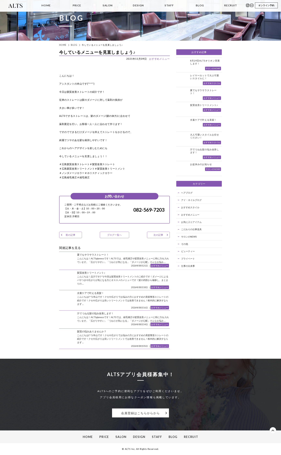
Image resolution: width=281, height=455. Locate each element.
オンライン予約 (266, 5)
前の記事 (70, 234)
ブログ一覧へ (114, 234)
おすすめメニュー (159, 58)
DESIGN (138, 5)
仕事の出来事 (188, 266)
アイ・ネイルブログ (191, 200)
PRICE (77, 5)
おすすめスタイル (190, 207)
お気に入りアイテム (191, 222)
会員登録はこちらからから (140, 413)
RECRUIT (230, 5)
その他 (184, 244)
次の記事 (158, 234)
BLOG (200, 5)
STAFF (169, 5)
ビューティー (188, 251)
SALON (108, 5)
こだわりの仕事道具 (191, 229)
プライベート (188, 258)
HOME (46, 5)
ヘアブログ (187, 192)
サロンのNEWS (189, 236)
